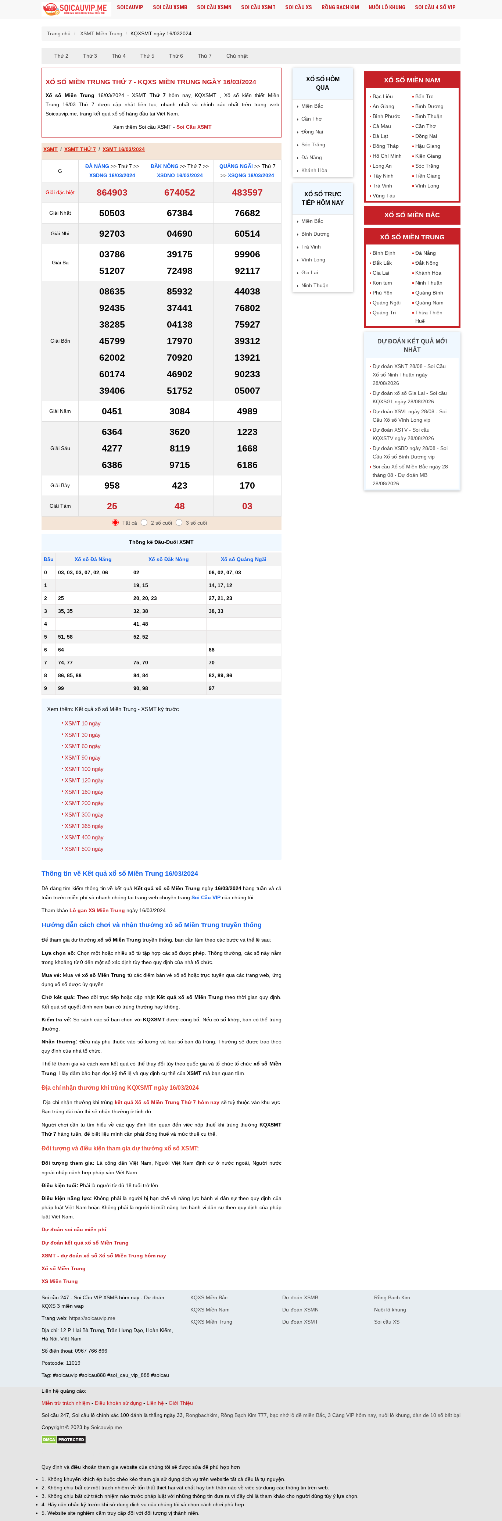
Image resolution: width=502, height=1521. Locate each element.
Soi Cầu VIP (205, 897)
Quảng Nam (429, 303)
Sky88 (106, 1454)
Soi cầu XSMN (214, 7)
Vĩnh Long (313, 260)
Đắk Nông (165, 166)
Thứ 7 (205, 56)
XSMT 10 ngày (83, 723)
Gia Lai (309, 272)
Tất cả (129, 523)
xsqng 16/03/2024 (251, 175)
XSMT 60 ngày (83, 746)
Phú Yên (382, 293)
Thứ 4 (119, 56)
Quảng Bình (429, 293)
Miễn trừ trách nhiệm (66, 1403)
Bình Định (384, 253)
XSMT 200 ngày (84, 803)
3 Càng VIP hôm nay (352, 1415)
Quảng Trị (384, 312)
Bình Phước (386, 116)
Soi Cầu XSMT (194, 127)
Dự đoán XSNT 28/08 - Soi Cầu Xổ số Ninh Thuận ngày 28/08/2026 (409, 374)
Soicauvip (130, 7)
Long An (382, 166)
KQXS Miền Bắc (208, 1297)
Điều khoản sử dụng (118, 1403)
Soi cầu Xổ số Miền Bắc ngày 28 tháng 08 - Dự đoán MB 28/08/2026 (410, 475)
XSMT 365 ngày (84, 826)
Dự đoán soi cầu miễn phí (74, 1229)
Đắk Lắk (382, 263)
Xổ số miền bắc (412, 215)
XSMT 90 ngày (83, 757)
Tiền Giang (428, 176)
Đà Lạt (380, 136)
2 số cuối (161, 523)
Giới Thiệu (181, 1403)
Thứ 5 (147, 56)
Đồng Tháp (386, 146)
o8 (94, 1454)
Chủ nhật (237, 56)
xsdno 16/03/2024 (180, 175)
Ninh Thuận (315, 285)
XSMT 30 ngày (83, 735)
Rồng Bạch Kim (340, 7)
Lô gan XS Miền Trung (97, 910)
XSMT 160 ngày (84, 792)
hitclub (164, 1454)
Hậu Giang (427, 146)
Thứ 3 (90, 56)
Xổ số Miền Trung (64, 1268)
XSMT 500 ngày (84, 849)
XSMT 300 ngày (84, 814)
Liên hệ (155, 1403)
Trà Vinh (311, 247)
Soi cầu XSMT (258, 7)
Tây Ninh (383, 176)
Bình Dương (315, 234)
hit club (50, 1454)
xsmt (50, 149)
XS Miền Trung (60, 1281)
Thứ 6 (176, 56)
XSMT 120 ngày (84, 780)
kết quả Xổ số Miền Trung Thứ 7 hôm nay (167, 1102)
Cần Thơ (311, 119)
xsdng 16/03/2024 (112, 175)
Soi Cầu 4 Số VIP (435, 7)
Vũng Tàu (384, 196)
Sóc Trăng (313, 144)
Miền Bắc (312, 106)
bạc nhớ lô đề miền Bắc (297, 1415)
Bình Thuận (428, 116)
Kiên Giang (428, 156)
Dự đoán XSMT (300, 1322)
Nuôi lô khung (387, 7)
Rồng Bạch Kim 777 (243, 1415)
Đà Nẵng (97, 166)
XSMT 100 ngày (84, 769)
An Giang (383, 106)
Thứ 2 (61, 56)
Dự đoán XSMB (300, 1297)
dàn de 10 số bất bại (436, 1415)
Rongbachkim (202, 1415)
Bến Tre (424, 96)
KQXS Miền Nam (210, 1310)
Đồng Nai (312, 132)
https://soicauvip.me (92, 1318)
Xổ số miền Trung (412, 237)
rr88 (119, 1454)
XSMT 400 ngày (84, 837)
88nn (84, 1454)
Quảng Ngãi (236, 166)
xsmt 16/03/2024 (124, 149)
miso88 (146, 1454)
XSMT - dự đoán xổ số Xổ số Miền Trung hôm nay (104, 1255)
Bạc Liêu (383, 96)
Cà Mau (382, 126)
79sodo (68, 1454)
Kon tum (382, 283)
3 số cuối (196, 523)
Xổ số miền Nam (412, 80)
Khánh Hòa (314, 170)
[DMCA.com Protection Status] (64, 1442)
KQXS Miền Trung (211, 1322)
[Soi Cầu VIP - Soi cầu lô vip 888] (76, 9)
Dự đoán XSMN (300, 1310)
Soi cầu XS (298, 7)
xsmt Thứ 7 (80, 149)
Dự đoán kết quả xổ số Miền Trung (85, 1243)
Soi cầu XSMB (170, 7)
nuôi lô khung (394, 1415)
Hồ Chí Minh (387, 156)
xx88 (131, 1454)
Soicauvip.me (106, 1427)
